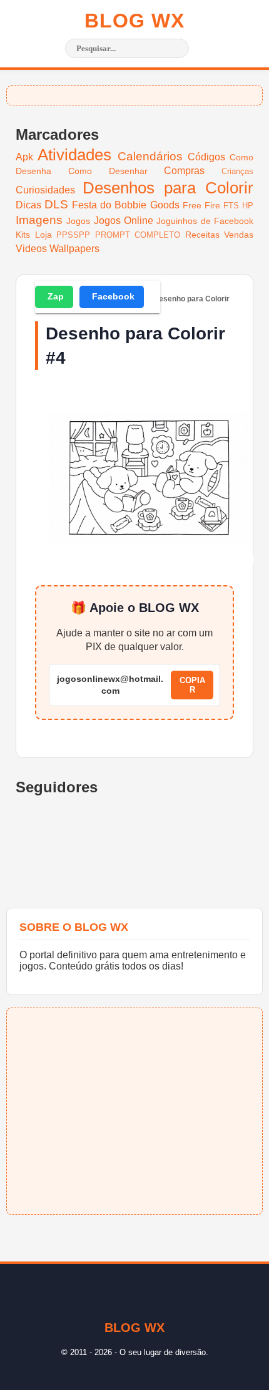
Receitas (202, 235)
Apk (24, 157)
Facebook (113, 296)
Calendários (150, 156)
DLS (56, 204)
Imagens (39, 219)
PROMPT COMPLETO (138, 235)
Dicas (28, 205)
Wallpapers (74, 248)
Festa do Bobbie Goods (125, 205)
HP (247, 205)
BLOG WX (134, 20)
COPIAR (192, 685)
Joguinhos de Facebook (204, 221)
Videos (31, 248)
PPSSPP (73, 235)
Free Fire (201, 205)
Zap (56, 296)
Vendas (238, 235)
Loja (43, 235)
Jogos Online (123, 220)
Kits (23, 235)
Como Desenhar (108, 171)
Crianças (237, 171)
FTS (231, 205)
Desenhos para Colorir (168, 188)
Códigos (206, 157)
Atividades (74, 154)
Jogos (78, 221)
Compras (184, 170)
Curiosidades (45, 190)
